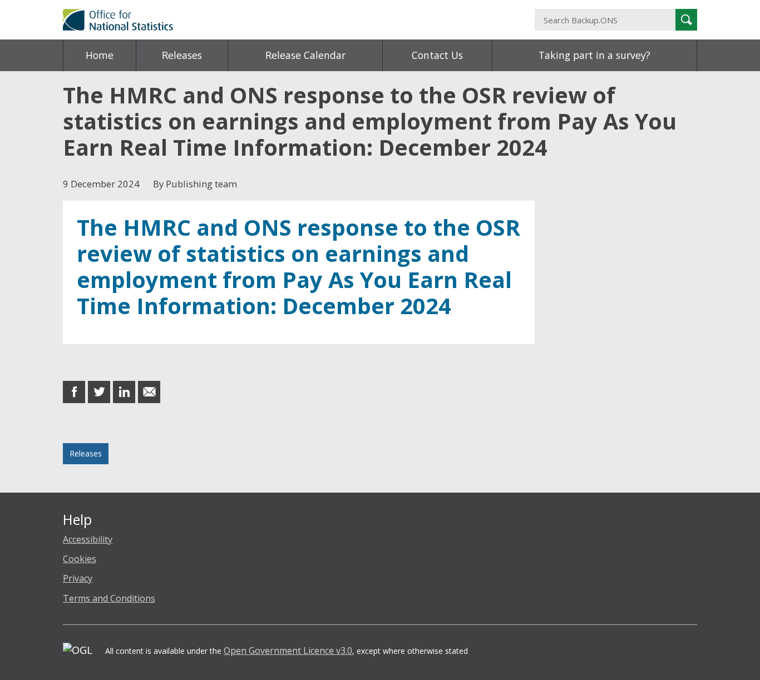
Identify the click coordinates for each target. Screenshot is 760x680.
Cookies (79, 559)
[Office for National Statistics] (271, 20)
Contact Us (437, 55)
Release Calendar (305, 55)
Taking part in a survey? (594, 55)
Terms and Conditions (109, 598)
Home (99, 55)
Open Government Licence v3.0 (288, 650)
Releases (182, 55)
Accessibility (87, 539)
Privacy (77, 578)
